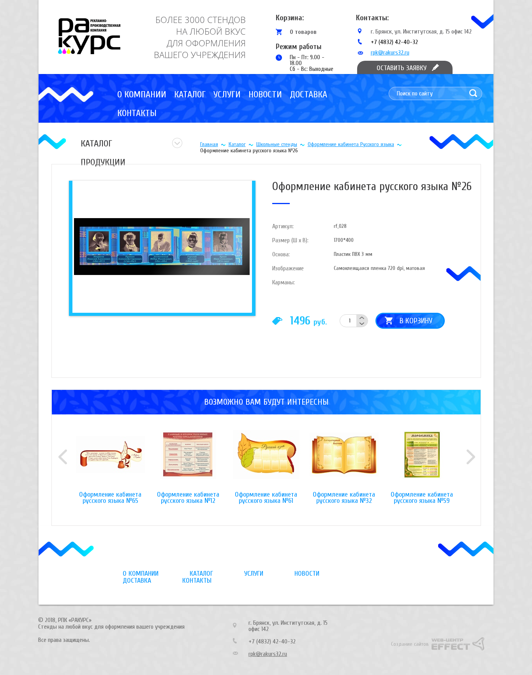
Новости (265, 94)
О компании (141, 94)
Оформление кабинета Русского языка (351, 144)
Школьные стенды (276, 144)
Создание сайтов (410, 644)
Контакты (137, 113)
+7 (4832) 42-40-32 (394, 42)
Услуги (227, 94)
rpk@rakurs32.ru (390, 52)
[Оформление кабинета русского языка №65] (110, 461)
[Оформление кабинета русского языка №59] (422, 461)
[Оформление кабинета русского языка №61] (266, 461)
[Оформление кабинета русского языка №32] (344, 461)
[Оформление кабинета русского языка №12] (188, 461)
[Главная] (89, 36)
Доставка (308, 94)
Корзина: (290, 17)
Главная (209, 144)
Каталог (190, 94)
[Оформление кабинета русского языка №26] (161, 246)
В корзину (416, 320)
